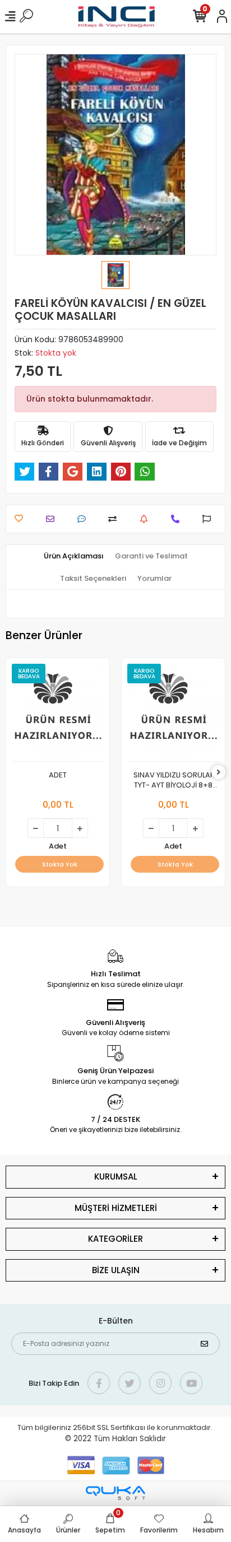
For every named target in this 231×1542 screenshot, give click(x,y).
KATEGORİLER (115, 1239)
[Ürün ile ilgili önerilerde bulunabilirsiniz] (209, 519)
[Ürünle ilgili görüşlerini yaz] (84, 519)
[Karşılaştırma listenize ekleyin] (115, 519)
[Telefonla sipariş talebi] (178, 519)
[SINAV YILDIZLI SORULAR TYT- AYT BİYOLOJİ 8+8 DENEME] (173, 713)
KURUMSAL (115, 1176)
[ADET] (58, 713)
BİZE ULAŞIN (116, 1270)
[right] (218, 772)
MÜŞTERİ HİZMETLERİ (116, 1208)
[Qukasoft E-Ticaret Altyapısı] (115, 1493)
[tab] (74, 556)
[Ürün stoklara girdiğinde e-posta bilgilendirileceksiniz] (146, 519)
